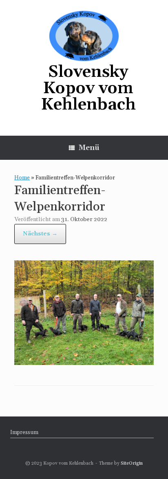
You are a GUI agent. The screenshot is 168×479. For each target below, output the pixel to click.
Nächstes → (40, 233)
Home (22, 178)
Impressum (24, 432)
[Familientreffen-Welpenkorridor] (84, 362)
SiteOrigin (132, 463)
